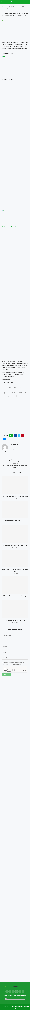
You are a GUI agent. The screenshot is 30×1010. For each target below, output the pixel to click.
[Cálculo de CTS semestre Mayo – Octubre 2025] (15, 558)
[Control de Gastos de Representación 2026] (15, 485)
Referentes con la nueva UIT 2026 (15, 520)
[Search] (28, 1)
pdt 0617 (5, 387)
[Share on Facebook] (15, 435)
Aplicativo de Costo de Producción (15, 620)
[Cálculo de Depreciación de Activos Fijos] (15, 585)
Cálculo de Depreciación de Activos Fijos (15, 596)
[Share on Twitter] (19, 435)
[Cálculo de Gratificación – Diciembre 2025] (15, 534)
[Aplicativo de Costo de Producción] (15, 609)
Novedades (11, 6)
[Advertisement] (15, 145)
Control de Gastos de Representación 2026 (15, 496)
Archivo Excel (10, 15)
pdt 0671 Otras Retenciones (16, 387)
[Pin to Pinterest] (22, 435)
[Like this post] (11, 435)
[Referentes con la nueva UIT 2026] (15, 509)
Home (3, 6)
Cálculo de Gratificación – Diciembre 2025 (15, 545)
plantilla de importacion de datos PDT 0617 (13, 390)
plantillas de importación (9, 396)
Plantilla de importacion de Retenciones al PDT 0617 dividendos (14, 393)
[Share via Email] (4, 439)
